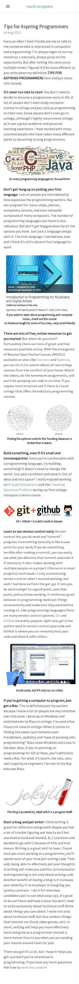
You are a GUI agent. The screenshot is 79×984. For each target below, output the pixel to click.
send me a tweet (33, 967)
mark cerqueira (39, 6)
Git (58, 615)
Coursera (43, 359)
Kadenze (63, 359)
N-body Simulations (23, 484)
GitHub (9, 620)
